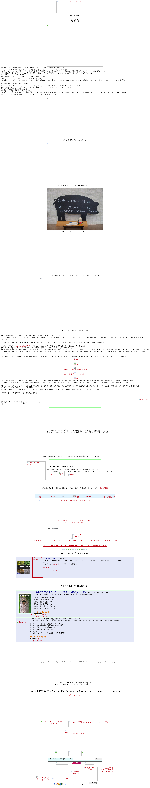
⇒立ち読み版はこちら (41, 616)
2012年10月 (75, 360)
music (65, 497)
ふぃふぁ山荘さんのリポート (24, 346)
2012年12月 (75, 364)
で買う (44, 614)
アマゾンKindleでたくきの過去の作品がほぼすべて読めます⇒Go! (75, 545)
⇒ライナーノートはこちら (51, 571)
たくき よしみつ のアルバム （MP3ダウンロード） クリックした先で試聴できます (75, 521)
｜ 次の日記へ (108, 497)
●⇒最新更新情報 (102, 488)
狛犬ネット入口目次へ (77, 733)
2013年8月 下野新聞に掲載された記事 (75, 369)
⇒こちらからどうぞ (49, 567)
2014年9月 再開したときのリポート (75, 374)
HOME (89, 497)
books (53, 497)
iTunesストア (57, 564)
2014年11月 (75, 379)
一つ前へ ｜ (41, 497)
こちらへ (92, 684)
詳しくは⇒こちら (75, 695)
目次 (77, 497)
